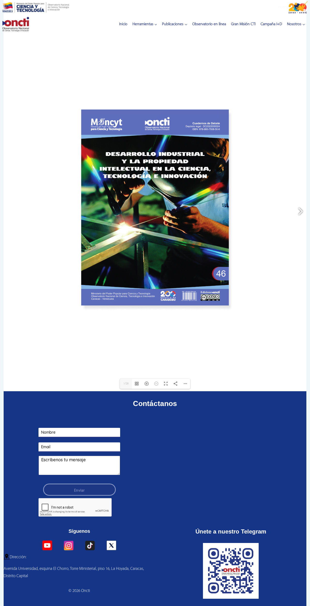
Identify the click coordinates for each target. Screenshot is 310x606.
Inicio (123, 24)
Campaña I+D (271, 24)
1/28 (126, 599)
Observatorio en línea (209, 24)
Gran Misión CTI (243, 24)
